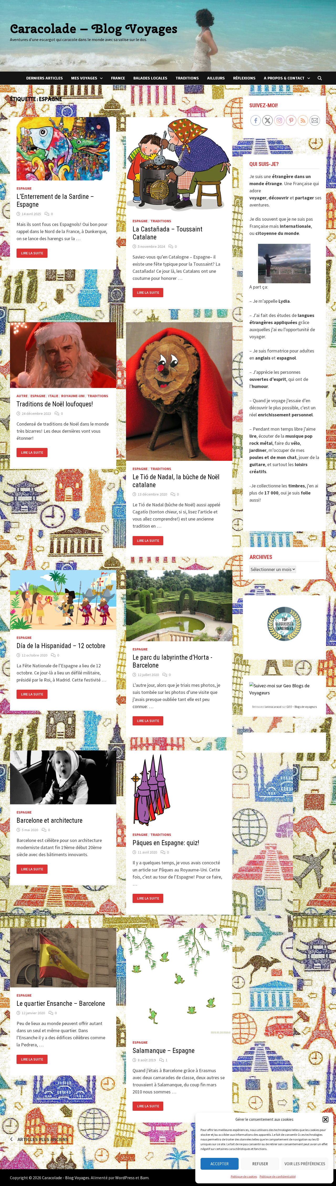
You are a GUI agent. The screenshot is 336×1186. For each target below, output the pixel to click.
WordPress (125, 1177)
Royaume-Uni (73, 395)
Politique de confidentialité (278, 1176)
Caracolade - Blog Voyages (65, 1177)
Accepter (220, 1163)
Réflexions (244, 78)
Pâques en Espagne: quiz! (166, 843)
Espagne (24, 188)
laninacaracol (273, 707)
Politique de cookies (244, 1176)
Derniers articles (44, 78)
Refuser (260, 1163)
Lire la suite (34, 253)
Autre (22, 395)
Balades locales (150, 78)
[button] (325, 1119)
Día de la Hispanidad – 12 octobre (61, 646)
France (118, 78)
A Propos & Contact (284, 78)
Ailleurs (216, 78)
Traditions (187, 78)
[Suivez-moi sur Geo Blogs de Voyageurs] (284, 688)
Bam (144, 1177)
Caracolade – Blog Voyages (93, 28)
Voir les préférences (305, 1163)
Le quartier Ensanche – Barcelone (61, 1003)
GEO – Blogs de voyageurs (301, 707)
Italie (53, 395)
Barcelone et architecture (49, 820)
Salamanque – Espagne (164, 1050)
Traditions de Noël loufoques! (55, 404)
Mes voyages (84, 78)
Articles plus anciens (43, 1139)
